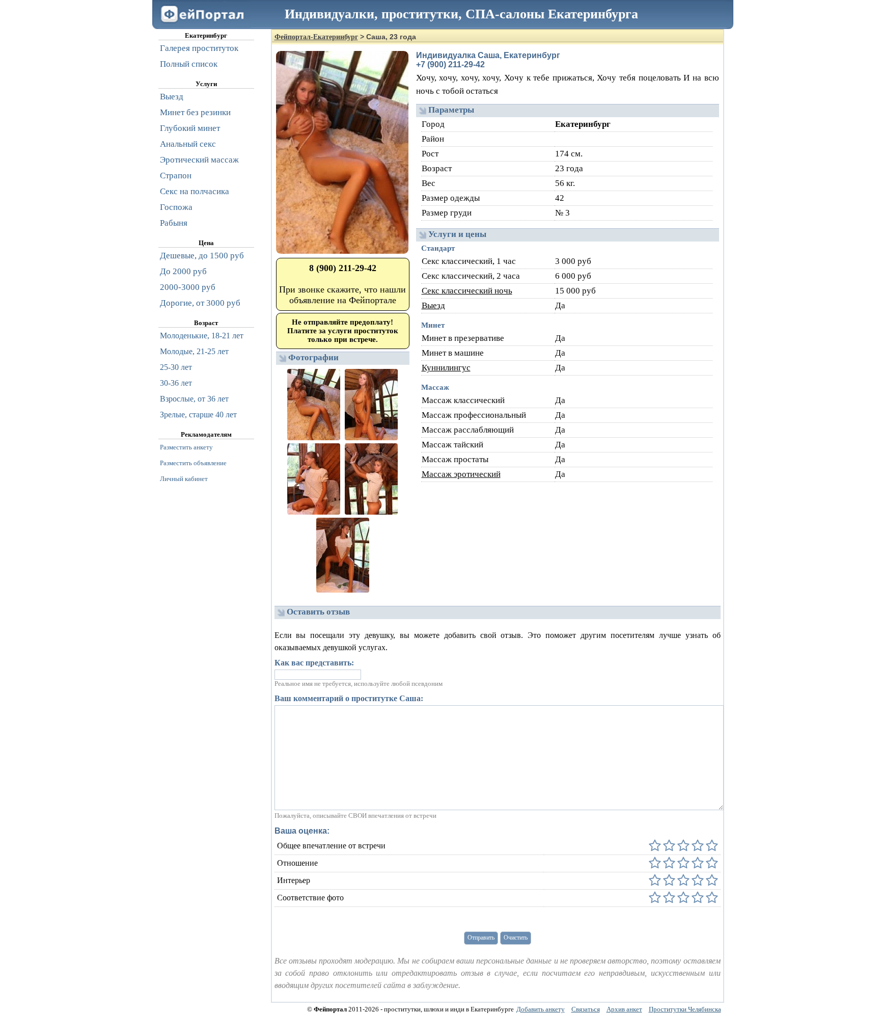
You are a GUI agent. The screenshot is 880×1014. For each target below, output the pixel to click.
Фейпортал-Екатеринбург (316, 37)
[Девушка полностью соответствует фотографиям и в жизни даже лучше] (711, 898)
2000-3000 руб (187, 287)
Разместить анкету (186, 447)
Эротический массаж (199, 160)
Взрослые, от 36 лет (194, 398)
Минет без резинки (195, 112)
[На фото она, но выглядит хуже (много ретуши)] (697, 898)
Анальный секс (188, 144)
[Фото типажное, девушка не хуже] (682, 898)
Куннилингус (446, 367)
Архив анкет (624, 1009)
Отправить (481, 937)
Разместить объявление (193, 463)
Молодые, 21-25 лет (194, 351)
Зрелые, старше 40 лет (198, 414)
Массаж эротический (461, 474)
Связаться (585, 1009)
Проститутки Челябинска (685, 1009)
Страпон (175, 175)
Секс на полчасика (194, 191)
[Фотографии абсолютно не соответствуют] (655, 898)
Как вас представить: (314, 662)
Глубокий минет (190, 128)
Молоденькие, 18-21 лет (201, 335)
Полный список (188, 64)
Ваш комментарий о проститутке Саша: (348, 698)
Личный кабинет (184, 479)
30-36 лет (176, 383)
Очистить (516, 937)
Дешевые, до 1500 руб (202, 255)
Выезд (433, 305)
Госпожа (176, 207)
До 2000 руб (183, 271)
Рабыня (173, 223)
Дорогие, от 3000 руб (200, 303)
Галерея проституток (199, 48)
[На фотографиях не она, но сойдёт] (668, 898)
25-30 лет (176, 367)
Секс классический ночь (467, 291)
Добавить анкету (540, 1009)
